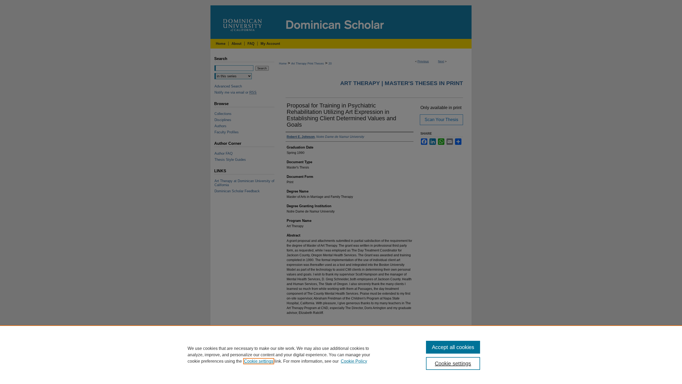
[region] (341, 354)
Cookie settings (258, 361)
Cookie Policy (354, 361)
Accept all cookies (453, 347)
